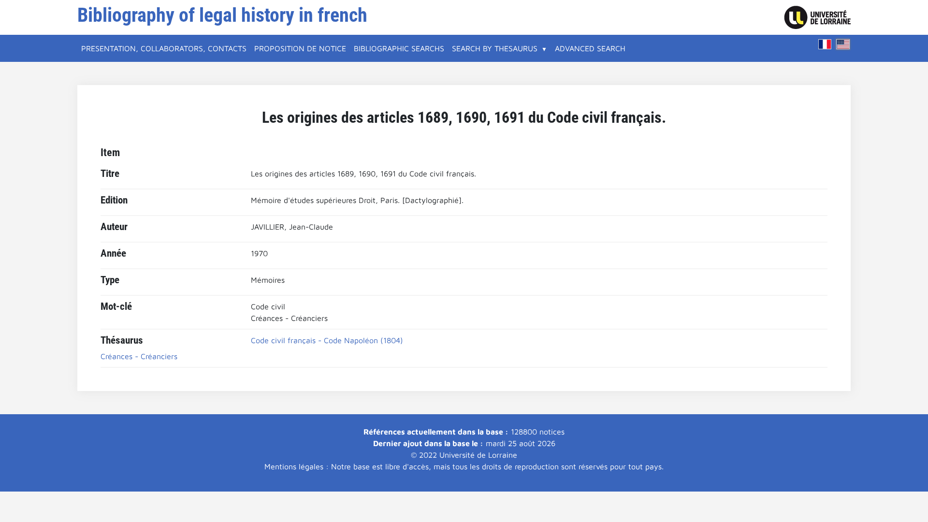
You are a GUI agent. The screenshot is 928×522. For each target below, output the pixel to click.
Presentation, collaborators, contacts (163, 48)
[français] (825, 44)
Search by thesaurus (494, 48)
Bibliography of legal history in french (222, 15)
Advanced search (590, 48)
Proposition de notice (300, 48)
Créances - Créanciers (139, 356)
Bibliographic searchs (399, 48)
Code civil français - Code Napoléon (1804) (327, 340)
